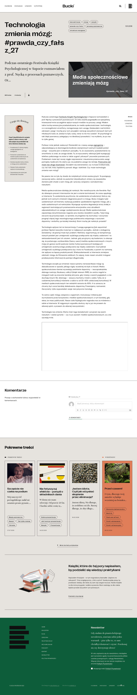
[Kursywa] (80, 410)
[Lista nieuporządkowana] (91, 410)
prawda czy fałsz (76, 26)
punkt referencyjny (113, 525)
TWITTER (129, 126)
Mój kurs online (47, 644)
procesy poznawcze (94, 26)
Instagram (103, 685)
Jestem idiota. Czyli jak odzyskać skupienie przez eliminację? (83, 492)
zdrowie (12, 525)
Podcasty (45, 648)
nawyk (11, 521)
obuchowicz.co (54, 685)
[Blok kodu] (97, 410)
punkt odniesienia (113, 521)
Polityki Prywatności (104, 664)
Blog (43, 634)
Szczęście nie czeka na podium (17, 490)
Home (43, 627)
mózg (86, 22)
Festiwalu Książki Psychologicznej (73, 117)
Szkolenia (45, 637)
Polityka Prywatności (49, 658)
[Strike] (86, 410)
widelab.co (72, 685)
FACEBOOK (128, 121)
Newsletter (45, 655)
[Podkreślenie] (83, 410)
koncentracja (75, 22)
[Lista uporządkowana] (89, 410)
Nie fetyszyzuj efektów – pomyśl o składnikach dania (51, 491)
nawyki (94, 22)
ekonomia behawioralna (115, 509)
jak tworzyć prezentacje (51, 521)
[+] (106, 410)
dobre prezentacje (48, 517)
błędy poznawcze (15, 517)
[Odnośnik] (100, 410)
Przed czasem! (113, 488)
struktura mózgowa (77, 30)
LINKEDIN (128, 123)
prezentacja (55, 525)
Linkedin (112, 685)
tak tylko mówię (24, 521)
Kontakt (44, 651)
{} (103, 410)
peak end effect (112, 517)
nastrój (109, 513)
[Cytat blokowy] (94, 410)
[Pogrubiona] (77, 410)
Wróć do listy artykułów (69, 545)
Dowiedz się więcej (75, 596)
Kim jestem (45, 630)
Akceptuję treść (107, 669)
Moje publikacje (47, 641)
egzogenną (98, 145)
